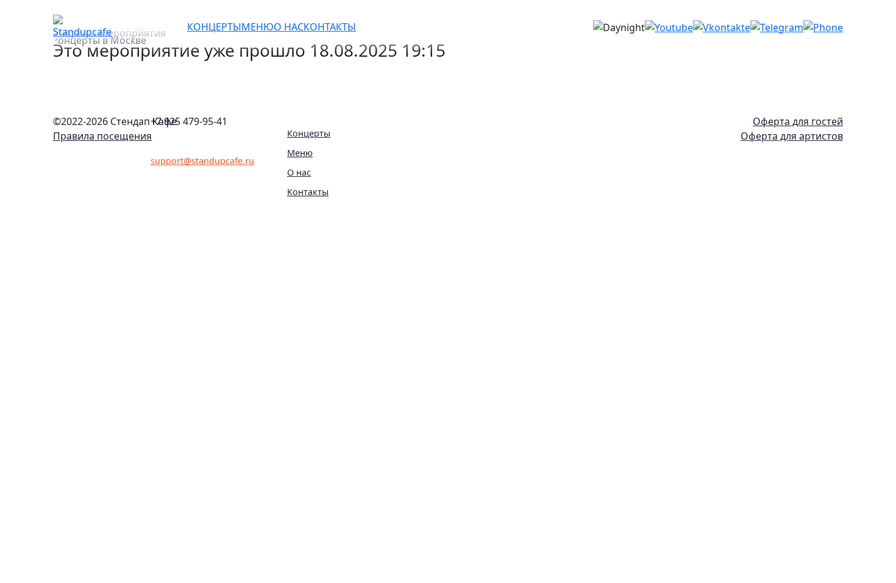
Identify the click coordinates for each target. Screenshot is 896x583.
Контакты (308, 192)
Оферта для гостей (798, 121)
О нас (299, 172)
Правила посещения (102, 136)
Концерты (308, 133)
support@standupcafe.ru (202, 160)
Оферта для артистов (792, 136)
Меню (300, 153)
